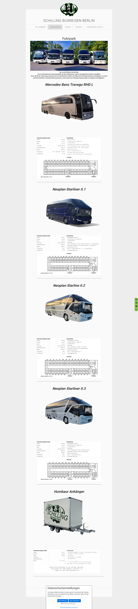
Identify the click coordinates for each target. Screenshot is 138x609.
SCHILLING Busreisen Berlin (69, 21)
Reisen (67, 27)
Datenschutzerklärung (65, 607)
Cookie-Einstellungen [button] (68, 603)
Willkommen (40, 27)
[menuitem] (40, 27)
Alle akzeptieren (75, 600)
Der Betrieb (55, 27)
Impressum (75, 607)
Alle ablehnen (62, 600)
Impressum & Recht (95, 27)
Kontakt (78, 27)
